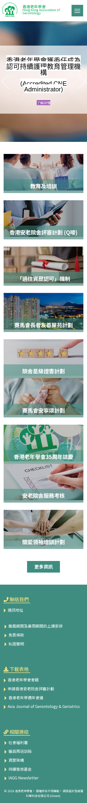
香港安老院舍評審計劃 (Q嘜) (43, 232)
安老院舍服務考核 (43, 495)
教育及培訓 (43, 186)
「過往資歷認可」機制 (43, 278)
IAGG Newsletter (22, 778)
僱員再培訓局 (19, 751)
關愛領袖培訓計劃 (43, 542)
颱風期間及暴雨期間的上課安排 (35, 626)
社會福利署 (17, 742)
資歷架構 (15, 760)
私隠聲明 (15, 644)
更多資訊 (43, 566)
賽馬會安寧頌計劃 (43, 410)
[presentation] (4, 81)
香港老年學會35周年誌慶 (43, 456)
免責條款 (15, 635)
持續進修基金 (19, 769)
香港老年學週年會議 (25, 697)
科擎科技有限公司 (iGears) (43, 796)
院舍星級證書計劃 (43, 371)
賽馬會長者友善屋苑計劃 (43, 325)
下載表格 (19, 668)
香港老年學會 (41, 9)
